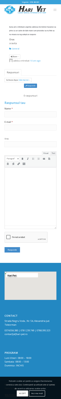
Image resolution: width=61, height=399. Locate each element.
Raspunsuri (13, 72)
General (15, 48)
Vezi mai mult (37, 393)
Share (15, 56)
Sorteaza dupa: (17, 80)
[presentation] (12, 158)
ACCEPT (22, 393)
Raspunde (31, 85)
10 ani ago (35, 60)
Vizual (45, 153)
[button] (12, 158)
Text (53, 153)
